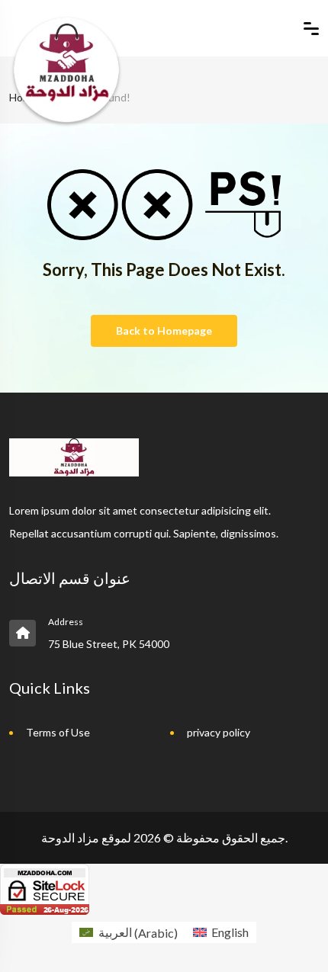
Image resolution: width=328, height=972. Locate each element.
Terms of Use (58, 732)
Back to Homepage (164, 330)
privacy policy (218, 732)
